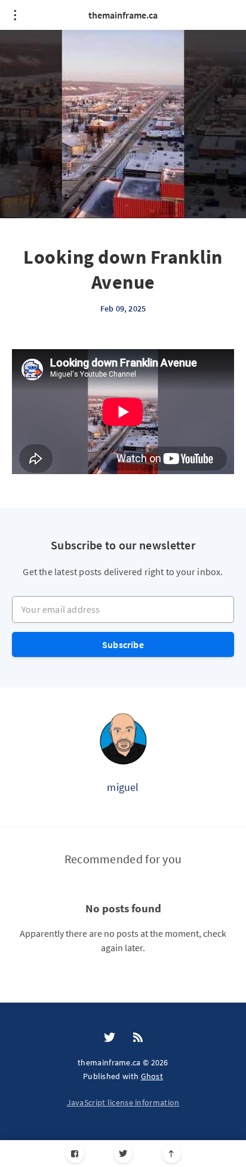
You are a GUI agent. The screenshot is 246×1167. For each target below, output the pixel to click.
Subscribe (123, 644)
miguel (123, 787)
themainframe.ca (123, 15)
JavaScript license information (123, 1102)
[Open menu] (15, 15)
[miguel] (123, 738)
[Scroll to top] (171, 1153)
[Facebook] (75, 1153)
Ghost (152, 1076)
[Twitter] (123, 1153)
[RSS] (138, 1037)
